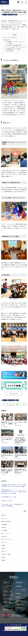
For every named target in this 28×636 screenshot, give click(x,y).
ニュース (4, 14)
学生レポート (8, 40)
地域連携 (5, 524)
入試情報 (5, 530)
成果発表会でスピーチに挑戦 (13, 49)
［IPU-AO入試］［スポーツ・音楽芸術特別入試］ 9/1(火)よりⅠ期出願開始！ (12, 505)
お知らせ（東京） (7, 554)
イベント (5, 542)
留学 (16, 14)
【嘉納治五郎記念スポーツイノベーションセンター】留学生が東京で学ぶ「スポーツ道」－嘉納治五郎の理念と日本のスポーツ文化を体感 (13, 491)
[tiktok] (13, 625)
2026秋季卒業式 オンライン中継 (8, 497)
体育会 (4, 527)
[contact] (20, 625)
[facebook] (7, 625)
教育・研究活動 (11, 14)
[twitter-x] (9, 625)
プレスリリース (6, 533)
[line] (15, 625)
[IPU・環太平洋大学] (4, 2)
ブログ (4, 551)
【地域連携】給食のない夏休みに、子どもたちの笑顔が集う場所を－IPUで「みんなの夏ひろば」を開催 (13, 485)
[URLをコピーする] (24, 404)
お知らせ (5, 536)
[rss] (18, 625)
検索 (25, 511)
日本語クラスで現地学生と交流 (14, 45)
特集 (4, 545)
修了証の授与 (10, 50)
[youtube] (17, 625)
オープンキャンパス (7, 539)
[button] (18, 2)
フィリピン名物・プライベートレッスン (16, 47)
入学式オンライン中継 (6, 500)
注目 (4, 548)
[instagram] (11, 625)
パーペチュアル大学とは (11, 37)
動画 (4, 560)
